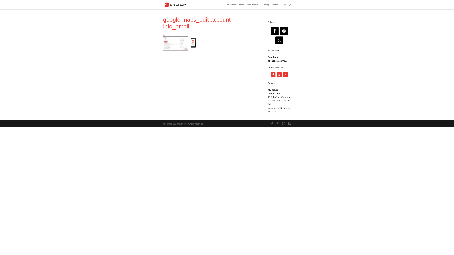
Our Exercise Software (235, 5)
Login (284, 5)
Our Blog (265, 5)
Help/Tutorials (253, 5)
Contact (275, 5)
